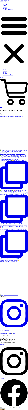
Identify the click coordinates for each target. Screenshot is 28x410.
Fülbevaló (5, 5)
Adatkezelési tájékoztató (5, 333)
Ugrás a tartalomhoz (4, 0)
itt (19, 407)
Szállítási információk (8, 9)
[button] (14, 39)
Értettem (2, 409)
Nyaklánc (5, 7)
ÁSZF (13, 333)
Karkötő (5, 4)
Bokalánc (5, 8)
